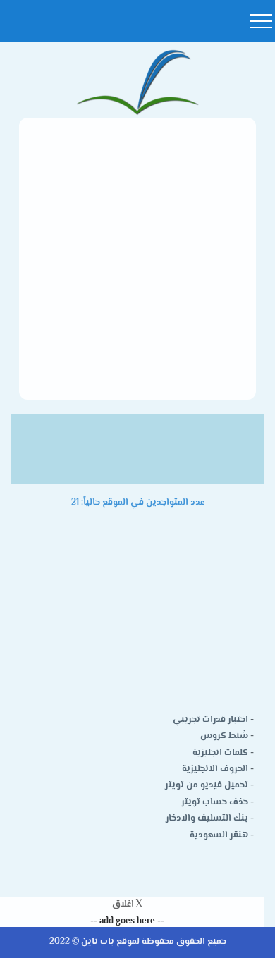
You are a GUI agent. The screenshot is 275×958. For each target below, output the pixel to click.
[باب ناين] (137, 83)
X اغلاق (127, 904)
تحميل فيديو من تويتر (206, 785)
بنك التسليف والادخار (207, 818)
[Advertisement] (137, 258)
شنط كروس (224, 736)
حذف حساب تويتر (214, 802)
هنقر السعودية (219, 835)
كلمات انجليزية (220, 753)
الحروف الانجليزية (215, 769)
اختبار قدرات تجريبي (210, 720)
